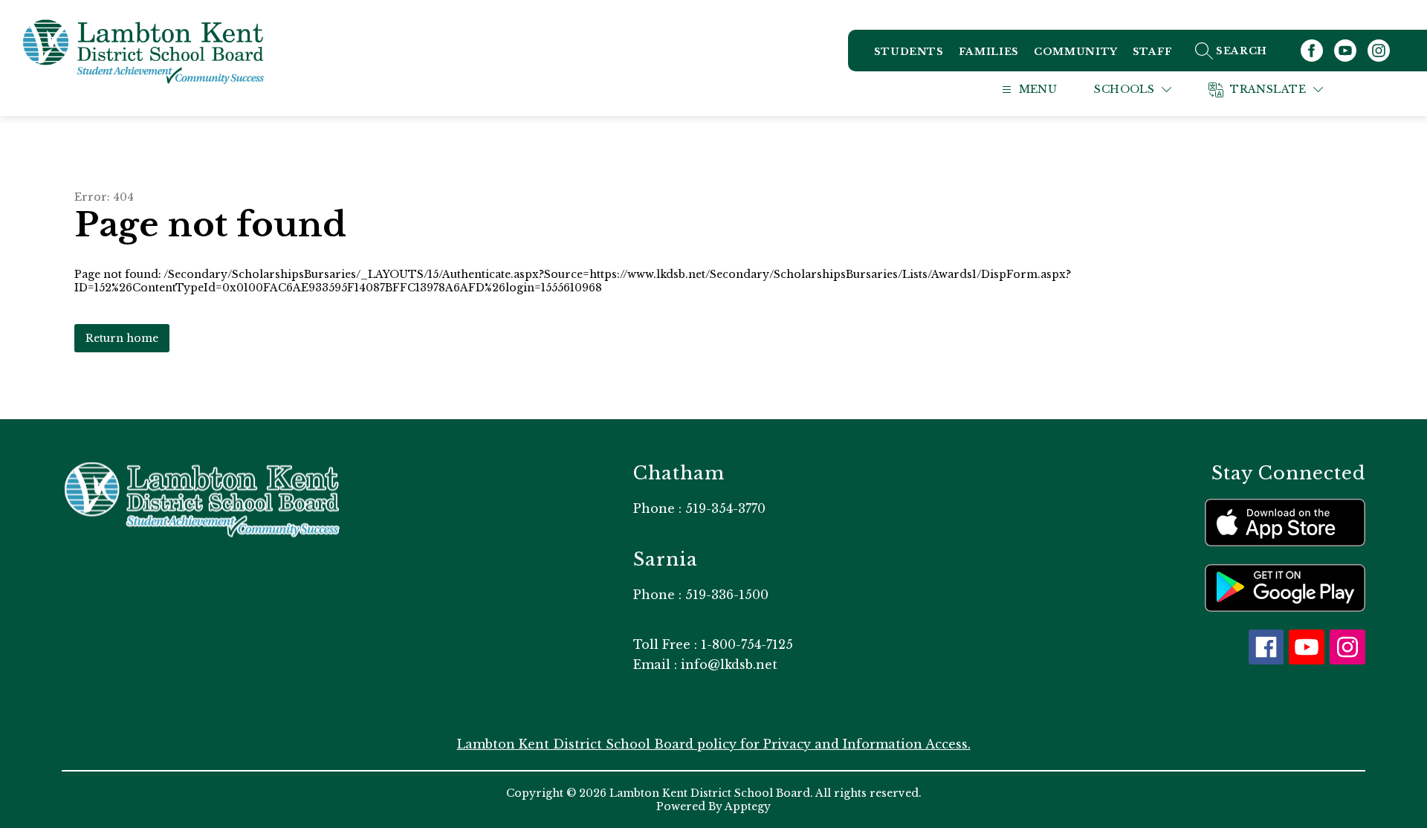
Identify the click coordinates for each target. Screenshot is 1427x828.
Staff (1153, 51)
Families (989, 51)
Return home (121, 338)
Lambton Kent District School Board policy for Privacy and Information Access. (714, 744)
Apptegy (748, 806)
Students (909, 51)
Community (1076, 51)
